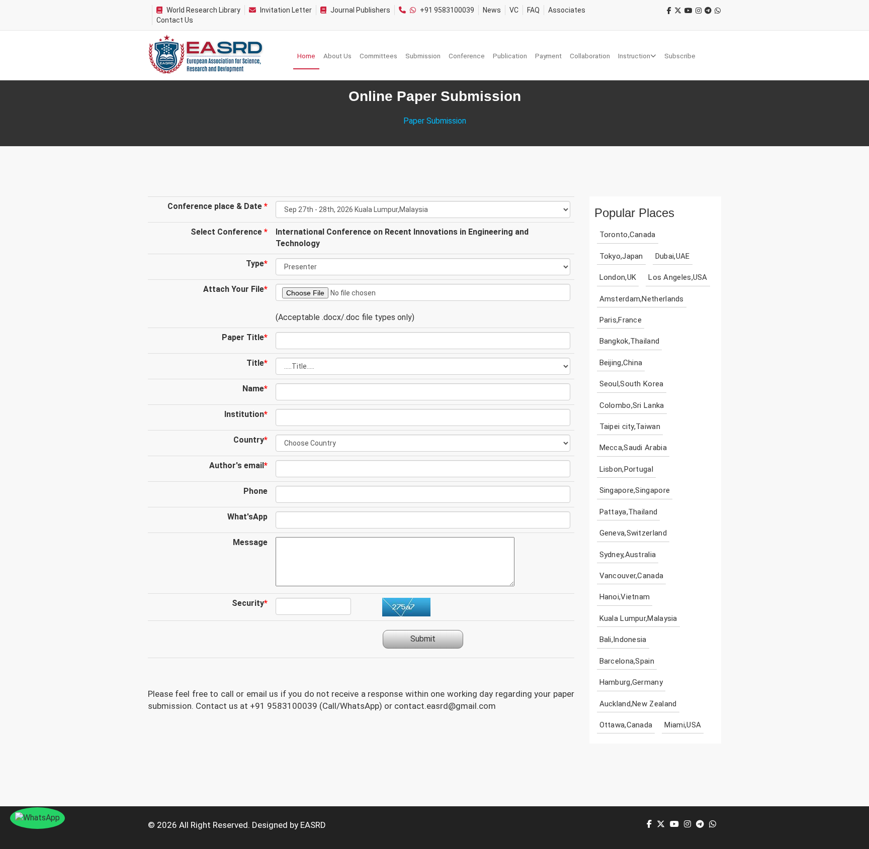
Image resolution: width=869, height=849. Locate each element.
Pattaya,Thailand (628, 511)
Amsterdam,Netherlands (641, 298)
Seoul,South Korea (631, 383)
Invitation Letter (286, 10)
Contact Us (174, 20)
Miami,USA (682, 724)
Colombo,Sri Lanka (631, 405)
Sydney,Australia (627, 554)
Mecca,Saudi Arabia (633, 447)
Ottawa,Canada (626, 724)
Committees (378, 56)
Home (306, 56)
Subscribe (680, 56)
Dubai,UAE (672, 256)
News (492, 10)
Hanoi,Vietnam (624, 596)
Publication (510, 56)
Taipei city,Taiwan (629, 426)
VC (513, 10)
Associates (566, 10)
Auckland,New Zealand (638, 703)
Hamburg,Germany (631, 682)
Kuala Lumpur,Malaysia (638, 618)
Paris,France (620, 320)
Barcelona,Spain (627, 661)
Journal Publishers (360, 10)
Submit (423, 639)
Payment (548, 56)
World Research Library (203, 10)
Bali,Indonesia (623, 639)
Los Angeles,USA (678, 277)
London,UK (618, 277)
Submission (423, 56)
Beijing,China (621, 362)
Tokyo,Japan (621, 256)
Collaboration (590, 56)
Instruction (634, 56)
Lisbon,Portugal (626, 469)
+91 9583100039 (447, 10)
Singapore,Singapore (634, 490)
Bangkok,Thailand (629, 341)
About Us (337, 56)
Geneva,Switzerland (633, 533)
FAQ (533, 10)
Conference (467, 56)
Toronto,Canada (627, 234)
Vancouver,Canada (631, 575)
